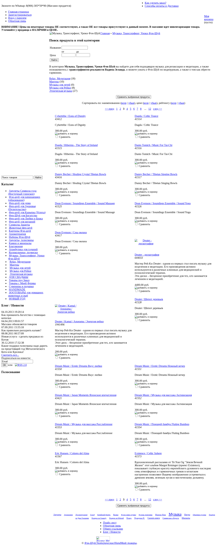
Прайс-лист (110, 522)
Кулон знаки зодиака (128, 515)
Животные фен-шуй (20, 227)
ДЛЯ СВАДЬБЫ (18, 277)
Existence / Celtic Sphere (148, 453)
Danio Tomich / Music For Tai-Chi (153, 145)
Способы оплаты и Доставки (162, 5)
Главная (105, 33)
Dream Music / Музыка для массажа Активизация (163, 395)
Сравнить (64, 136)
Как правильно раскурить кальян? (21, 330)
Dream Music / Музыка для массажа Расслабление (83, 424)
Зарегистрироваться (19, 14)
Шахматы (186, 518)
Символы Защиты (19, 224)
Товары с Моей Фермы (22, 283)
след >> (157, 108)
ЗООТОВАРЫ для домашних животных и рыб (25, 294)
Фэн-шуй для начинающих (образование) (24, 199)
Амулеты (57, 514)
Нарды (187, 514)
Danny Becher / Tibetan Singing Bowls (156, 174)
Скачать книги (153, 518)
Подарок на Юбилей (116, 518)
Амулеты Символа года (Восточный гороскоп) (22, 192)
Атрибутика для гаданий (23, 249)
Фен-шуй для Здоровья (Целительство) (22, 208)
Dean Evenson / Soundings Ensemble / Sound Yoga (163, 203)
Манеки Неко (160, 515)
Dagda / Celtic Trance (146, 116)
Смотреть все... (10, 355)
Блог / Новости (112, 531)
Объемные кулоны (199, 515)
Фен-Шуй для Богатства (23, 215)
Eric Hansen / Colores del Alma (72, 453)
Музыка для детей (20, 267)
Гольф (92, 515)
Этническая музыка (21, 274)
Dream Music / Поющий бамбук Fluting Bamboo (162, 424)
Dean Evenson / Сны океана (71, 232)
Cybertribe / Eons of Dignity (70, 116)
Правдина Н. (139, 518)
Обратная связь (17, 21)
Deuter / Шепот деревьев (149, 299)
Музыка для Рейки (20, 270)
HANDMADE (17, 289)
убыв (131, 103)
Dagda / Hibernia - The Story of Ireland (76, 145)
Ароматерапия (17, 234)
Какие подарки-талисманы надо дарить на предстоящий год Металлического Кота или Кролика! (24, 348)
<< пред (109, 108)
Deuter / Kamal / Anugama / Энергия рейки (79, 321)
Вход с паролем (17, 17)
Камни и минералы (20, 243)
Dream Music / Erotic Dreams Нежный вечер (160, 366)
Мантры (14, 264)
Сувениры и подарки (21, 286)
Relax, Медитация (20, 261)
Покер (129, 518)
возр (123, 103)
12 (149, 108)
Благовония (16, 246)
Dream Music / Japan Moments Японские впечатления (85, 395)
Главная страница (18, 11)
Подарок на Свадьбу (99, 518)
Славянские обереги (171, 518)
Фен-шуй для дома (20, 203)
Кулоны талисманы (145, 515)
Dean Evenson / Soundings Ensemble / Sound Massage (85, 203)
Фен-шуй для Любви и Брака (26, 218)
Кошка (115, 515)
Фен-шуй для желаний (22, 221)
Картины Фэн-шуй (20, 230)
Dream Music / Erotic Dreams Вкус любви (78, 366)
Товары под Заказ (19, 280)
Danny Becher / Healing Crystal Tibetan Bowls (80, 174)
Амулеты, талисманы (21, 240)
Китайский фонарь (104, 515)
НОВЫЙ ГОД (17, 298)
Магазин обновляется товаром (19, 324)
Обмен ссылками (113, 528)
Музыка (175, 514)
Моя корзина (208, 18)
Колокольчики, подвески (23, 252)
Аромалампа (68, 515)
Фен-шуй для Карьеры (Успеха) (27, 212)
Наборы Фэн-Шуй (19, 237)
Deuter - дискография (147, 254)
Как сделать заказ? (155, 2)
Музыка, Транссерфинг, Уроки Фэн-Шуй (136, 33)
